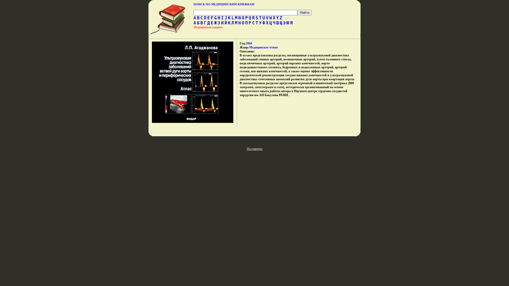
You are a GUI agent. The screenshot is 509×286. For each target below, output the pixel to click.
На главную (254, 149)
